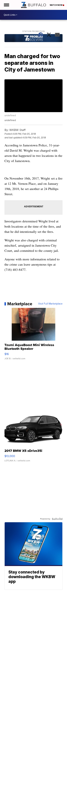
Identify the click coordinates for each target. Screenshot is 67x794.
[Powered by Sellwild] (57, 519)
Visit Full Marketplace (50, 303)
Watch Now (56, 5)
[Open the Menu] (6, 5)
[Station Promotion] (33, 38)
